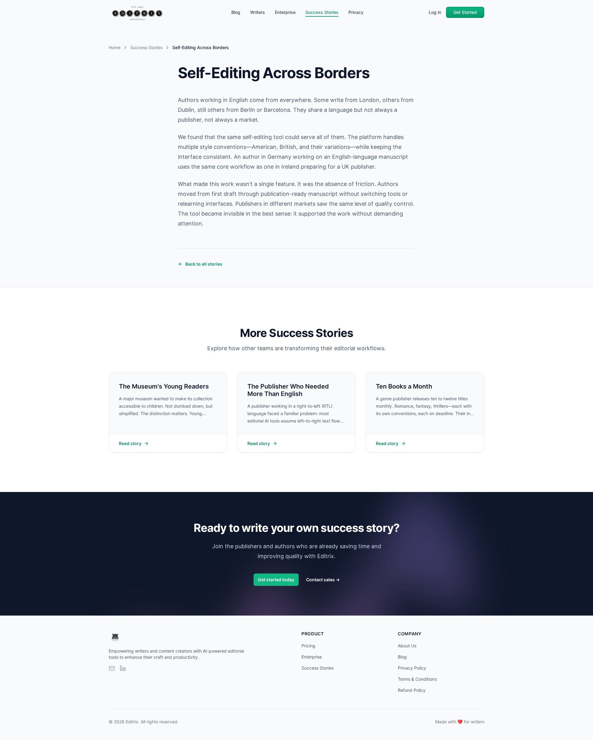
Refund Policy (412, 690)
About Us (407, 645)
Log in (435, 12)
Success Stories (322, 12)
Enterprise (285, 12)
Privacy (356, 12)
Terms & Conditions (417, 679)
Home (114, 47)
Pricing (308, 645)
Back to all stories (203, 264)
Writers (257, 12)
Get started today (276, 579)
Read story (130, 443)
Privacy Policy (412, 668)
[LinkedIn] (123, 668)
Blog (235, 12)
